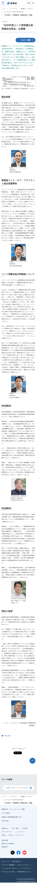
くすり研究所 (6, 813)
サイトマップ (5, 861)
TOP (34, 758)
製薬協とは (5, 828)
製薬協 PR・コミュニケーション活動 (13, 809)
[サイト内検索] (29, 3)
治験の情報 (5, 840)
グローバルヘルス (7, 831)
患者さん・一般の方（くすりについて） (13, 835)
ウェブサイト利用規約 (8, 865)
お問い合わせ (16, 861)
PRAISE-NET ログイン (24, 871)
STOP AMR (5, 821)
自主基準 (24, 828)
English (4, 846)
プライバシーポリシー (24, 865)
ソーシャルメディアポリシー (10, 868)
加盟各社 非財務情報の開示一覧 (11, 817)
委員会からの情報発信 (8, 843)
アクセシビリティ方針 (8, 871)
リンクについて (25, 868)
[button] (3, 3)
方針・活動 (15, 828)
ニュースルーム (20, 831)
